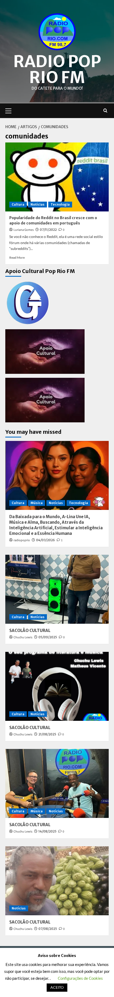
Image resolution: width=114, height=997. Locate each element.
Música (36, 503)
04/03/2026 (45, 540)
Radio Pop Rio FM (57, 69)
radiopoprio (22, 540)
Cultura (18, 204)
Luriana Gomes (24, 230)
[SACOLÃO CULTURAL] (57, 589)
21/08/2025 (47, 734)
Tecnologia (60, 204)
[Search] (105, 110)
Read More (17, 257)
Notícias (37, 204)
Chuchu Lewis (23, 637)
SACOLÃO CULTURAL (29, 630)
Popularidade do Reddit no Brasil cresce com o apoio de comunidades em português (53, 220)
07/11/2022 (48, 230)
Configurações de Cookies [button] (80, 978)
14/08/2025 (47, 831)
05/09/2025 (47, 637)
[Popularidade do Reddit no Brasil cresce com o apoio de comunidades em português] (57, 176)
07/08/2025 (47, 929)
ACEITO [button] (57, 987)
